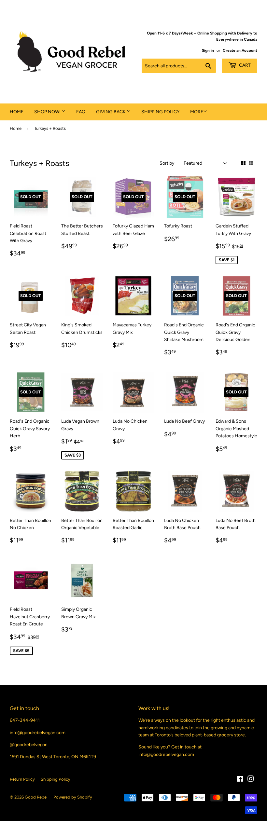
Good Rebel (36, 797)
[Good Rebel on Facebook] (239, 780)
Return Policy (22, 779)
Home (16, 112)
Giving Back (111, 112)
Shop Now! (48, 112)
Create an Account (240, 50)
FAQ (80, 112)
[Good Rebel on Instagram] (250, 780)
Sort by (167, 163)
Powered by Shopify (72, 797)
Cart (244, 65)
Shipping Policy (160, 112)
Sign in (208, 50)
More (196, 112)
